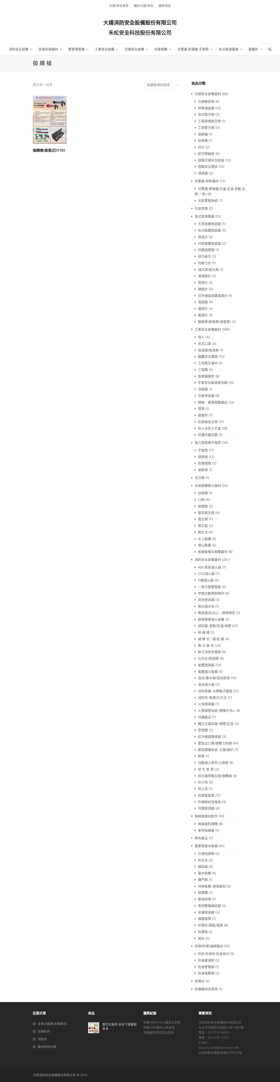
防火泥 (203, 789)
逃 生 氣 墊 (206, 769)
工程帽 (203, 370)
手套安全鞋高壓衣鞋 (213, 383)
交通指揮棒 (206, 854)
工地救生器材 (208, 363)
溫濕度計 (204, 276)
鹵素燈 (203, 470)
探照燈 (203, 457)
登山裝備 (204, 545)
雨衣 (201, 938)
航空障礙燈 (206, 154)
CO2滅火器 (206, 574)
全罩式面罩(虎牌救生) (52, 1023)
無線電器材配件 (206, 816)
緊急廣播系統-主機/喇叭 (215, 750)
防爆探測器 (206, 808)
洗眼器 (203, 389)
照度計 (203, 282)
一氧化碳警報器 (209, 587)
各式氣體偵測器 (209, 230)
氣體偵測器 (206, 665)
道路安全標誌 (208, 167)
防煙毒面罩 (206, 795)
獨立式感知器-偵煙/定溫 (215, 724)
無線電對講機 (208, 824)
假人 (201, 337)
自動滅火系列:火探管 (213, 763)
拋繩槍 (203, 506)
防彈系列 (44, 1031)
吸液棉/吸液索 (208, 350)
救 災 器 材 (206, 645)
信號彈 (203, 493)
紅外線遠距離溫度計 (213, 296)
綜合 (201, 147)
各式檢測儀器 (204, 216)
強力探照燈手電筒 (208, 443)
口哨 (201, 500)
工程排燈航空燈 (209, 121)
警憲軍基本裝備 (206, 846)
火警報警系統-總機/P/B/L (216, 710)
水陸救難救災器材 (208, 485)
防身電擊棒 (206, 973)
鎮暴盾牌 (204, 919)
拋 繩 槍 (204, 632)
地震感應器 (206, 250)
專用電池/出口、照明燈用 (216, 613)
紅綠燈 (203, 140)
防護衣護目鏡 (208, 435)
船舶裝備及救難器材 (213, 552)
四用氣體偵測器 (209, 243)
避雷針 (203, 415)
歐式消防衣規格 (209, 652)
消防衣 (42, 1039)
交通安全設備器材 (208, 94)
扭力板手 (204, 256)
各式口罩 (204, 344)
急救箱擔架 (206, 376)
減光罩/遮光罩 (208, 269)
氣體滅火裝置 (208, 671)
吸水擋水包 (206, 606)
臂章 (201, 409)
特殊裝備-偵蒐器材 (212, 886)
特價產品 (204, 717)
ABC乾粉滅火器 (209, 567)
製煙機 (203, 893)
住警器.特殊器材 (207, 181)
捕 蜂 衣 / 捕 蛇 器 (211, 639)
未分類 (200, 478)
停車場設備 (206, 108)
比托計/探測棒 (208, 658)
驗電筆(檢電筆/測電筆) (214, 322)
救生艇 (203, 526)
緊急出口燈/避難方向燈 (215, 743)
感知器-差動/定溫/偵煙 (214, 626)
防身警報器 (206, 967)
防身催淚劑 (206, 960)
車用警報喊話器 (209, 906)
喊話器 (203, 866)
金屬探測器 (206, 912)
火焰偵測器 (206, 704)
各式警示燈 (206, 114)
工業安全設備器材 (208, 329)
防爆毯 (203, 932)
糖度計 (203, 289)
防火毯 (203, 782)
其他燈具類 (206, 600)
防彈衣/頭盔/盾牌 (210, 925)
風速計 (203, 315)
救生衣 (203, 532)
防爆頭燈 (204, 463)
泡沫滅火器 (206, 684)
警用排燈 (204, 899)
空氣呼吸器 (206, 396)
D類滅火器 (206, 580)
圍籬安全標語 (208, 356)
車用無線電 (206, 830)
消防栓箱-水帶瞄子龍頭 (215, 691)
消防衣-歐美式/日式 (212, 698)
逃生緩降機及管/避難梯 (215, 776)
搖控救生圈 (206, 513)
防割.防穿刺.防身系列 (213, 954)
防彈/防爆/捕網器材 (209, 946)
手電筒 (203, 450)
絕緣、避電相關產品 (213, 402)
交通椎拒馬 (206, 101)
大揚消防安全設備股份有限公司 (140, 22)
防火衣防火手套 (209, 428)
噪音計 (203, 237)
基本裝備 (204, 873)
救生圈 (203, 519)
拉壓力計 (204, 263)
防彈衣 (200, 981)
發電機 (203, 730)
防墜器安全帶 (208, 422)
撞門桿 (203, 880)
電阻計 (203, 308)
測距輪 (203, 134)
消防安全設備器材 (208, 560)
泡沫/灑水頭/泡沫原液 (214, 678)
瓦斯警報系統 (208, 200)
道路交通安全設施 (211, 160)
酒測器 (203, 173)
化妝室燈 (201, 208)
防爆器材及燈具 (209, 802)
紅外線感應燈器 (209, 737)
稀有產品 (201, 838)
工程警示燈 (206, 128)
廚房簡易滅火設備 (211, 619)
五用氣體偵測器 (209, 224)
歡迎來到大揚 (47, 1046)
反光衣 (203, 860)
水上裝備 (204, 539)
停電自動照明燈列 (211, 593)
